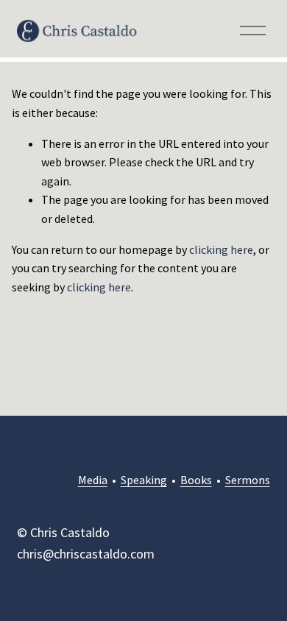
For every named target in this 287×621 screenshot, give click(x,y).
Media (92, 479)
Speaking (144, 479)
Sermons (247, 479)
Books (196, 479)
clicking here (221, 249)
